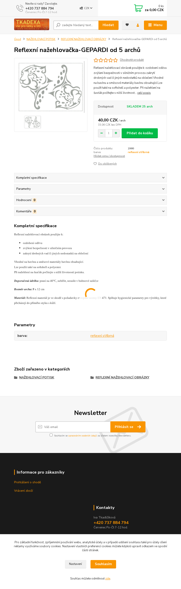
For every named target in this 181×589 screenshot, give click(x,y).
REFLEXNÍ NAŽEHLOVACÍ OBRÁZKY (83, 39)
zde (107, 579)
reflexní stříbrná (138, 152)
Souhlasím (103, 564)
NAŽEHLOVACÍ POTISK (40, 39)
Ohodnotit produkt (132, 60)
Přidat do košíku (140, 133)
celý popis (144, 93)
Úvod (17, 39)
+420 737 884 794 (39, 8)
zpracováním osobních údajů (82, 435)
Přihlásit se (124, 427)
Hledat (108, 25)
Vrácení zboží (23, 491)
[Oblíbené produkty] (127, 25)
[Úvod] (32, 25)
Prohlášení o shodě (27, 482)
